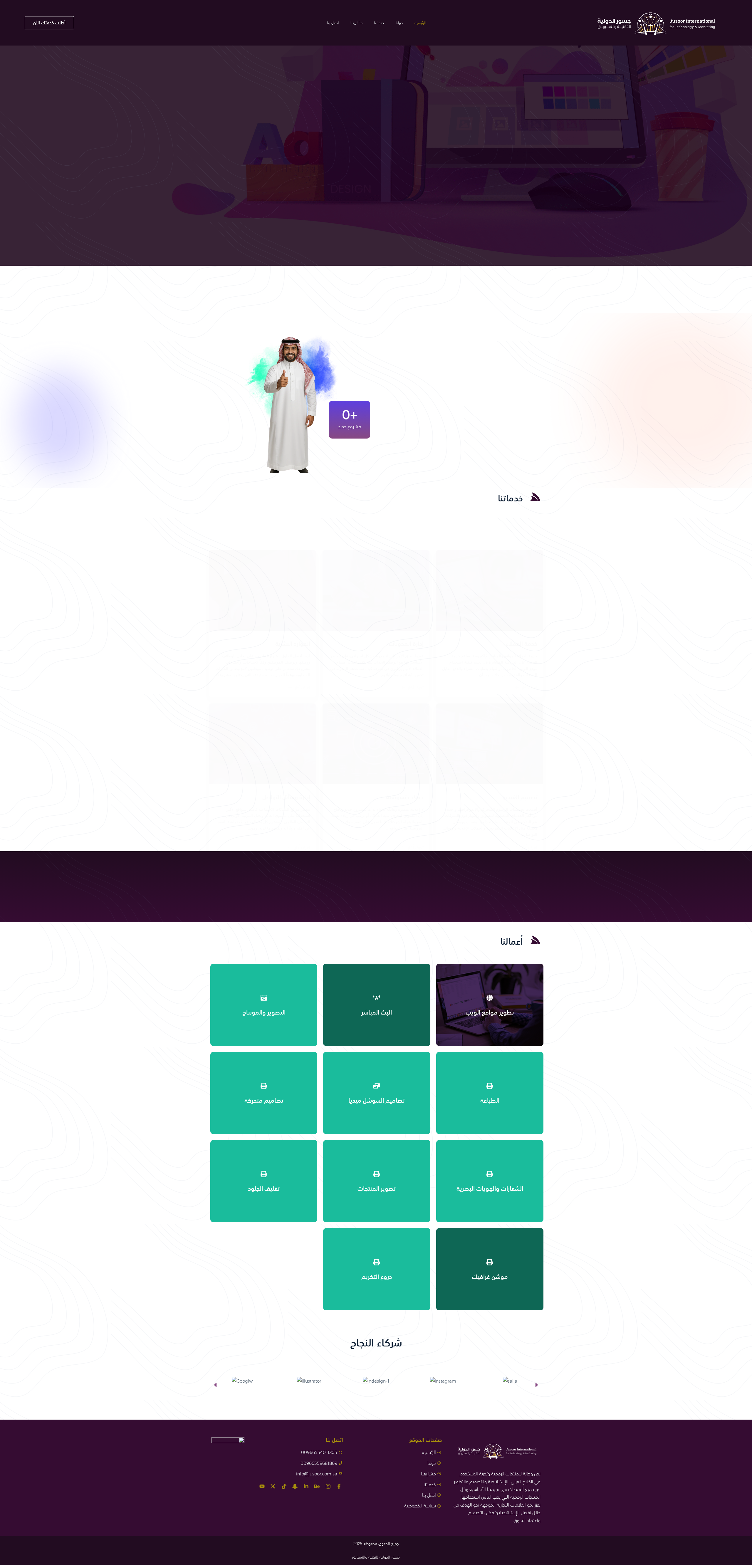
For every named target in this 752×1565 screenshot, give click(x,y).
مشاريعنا (356, 23)
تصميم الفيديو (519, 796)
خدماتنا (379, 23)
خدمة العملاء (521, 643)
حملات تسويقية (405, 796)
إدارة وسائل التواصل (286, 796)
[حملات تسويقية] (376, 743)
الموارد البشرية (292, 643)
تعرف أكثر (529, 687)
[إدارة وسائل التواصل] (262, 743)
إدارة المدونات (406, 643)
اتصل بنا (333, 23)
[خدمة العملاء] (489, 590)
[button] (215, 1384)
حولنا (399, 23)
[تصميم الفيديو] (489, 743)
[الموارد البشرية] (262, 590)
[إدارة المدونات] (376, 590)
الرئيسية (420, 23)
